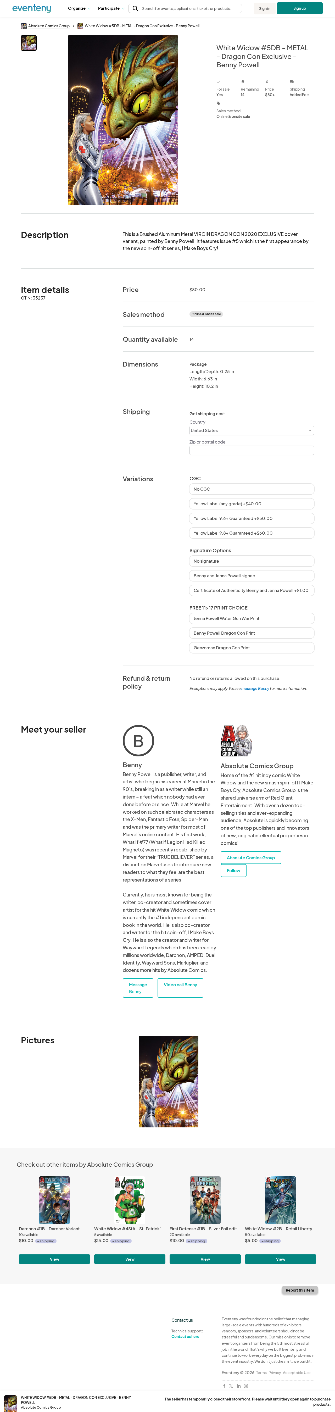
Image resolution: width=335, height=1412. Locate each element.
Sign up (299, 8)
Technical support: (187, 1333)
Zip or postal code (207, 442)
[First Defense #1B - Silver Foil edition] (205, 1200)
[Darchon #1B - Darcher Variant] (54, 1200)
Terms (261, 1372)
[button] (79, 8)
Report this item (300, 1290)
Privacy (275, 1372)
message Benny (255, 688)
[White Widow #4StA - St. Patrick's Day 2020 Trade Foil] (129, 1200)
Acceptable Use (297, 1372)
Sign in (264, 8)
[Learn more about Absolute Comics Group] (236, 740)
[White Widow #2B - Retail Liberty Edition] (280, 1200)
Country (197, 422)
